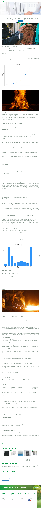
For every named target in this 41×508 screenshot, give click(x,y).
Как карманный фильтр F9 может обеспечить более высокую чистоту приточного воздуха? (11, 466)
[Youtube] (30, 500)
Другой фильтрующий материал (22, 498)
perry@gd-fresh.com (31, 498)
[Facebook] (29, 500)
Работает (30, 19)
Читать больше (35, 487)
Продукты (12, 498)
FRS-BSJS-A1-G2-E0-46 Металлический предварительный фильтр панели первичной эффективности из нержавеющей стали (27, 459)
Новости (12, 500)
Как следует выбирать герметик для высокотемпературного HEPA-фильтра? (9, 465)
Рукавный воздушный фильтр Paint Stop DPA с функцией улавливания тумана (35, 458)
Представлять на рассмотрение (5, 480)
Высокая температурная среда (5, 440)
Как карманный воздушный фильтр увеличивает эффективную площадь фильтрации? (10, 468)
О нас (12, 497)
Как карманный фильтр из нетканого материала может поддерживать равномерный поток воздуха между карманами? (30, 468)
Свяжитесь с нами (13, 501)
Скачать (12, 499)
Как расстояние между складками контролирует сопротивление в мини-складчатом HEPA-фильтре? (30, 465)
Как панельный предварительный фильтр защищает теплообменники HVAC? (28, 466)
